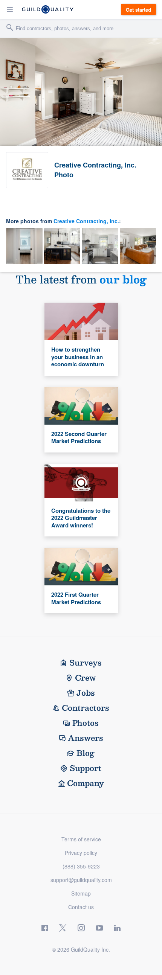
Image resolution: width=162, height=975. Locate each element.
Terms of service (81, 839)
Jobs (85, 693)
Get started (138, 9)
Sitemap (81, 893)
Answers (85, 738)
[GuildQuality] (47, 9)
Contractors (85, 708)
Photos (85, 723)
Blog (85, 753)
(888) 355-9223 (81, 866)
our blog (123, 279)
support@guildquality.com (81, 880)
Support (85, 768)
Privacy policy (81, 852)
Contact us (81, 907)
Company (85, 783)
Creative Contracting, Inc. (86, 221)
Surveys (85, 663)
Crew (85, 678)
